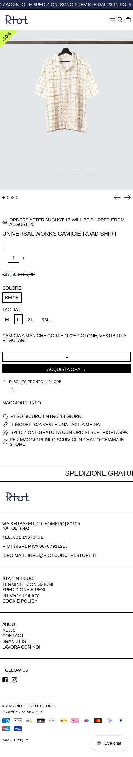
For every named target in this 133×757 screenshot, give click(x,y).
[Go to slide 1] (3, 197)
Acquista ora (63, 369)
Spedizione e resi (23, 589)
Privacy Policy (20, 595)
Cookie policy (19, 601)
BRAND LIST (15, 641)
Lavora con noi (21, 647)
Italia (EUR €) (13, 740)
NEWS (8, 630)
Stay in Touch (19, 578)
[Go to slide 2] (8, 197)
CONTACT (13, 635)
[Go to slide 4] (17, 197)
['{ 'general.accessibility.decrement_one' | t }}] (4, 258)
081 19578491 (28, 537)
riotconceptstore (34, 706)
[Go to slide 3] (12, 197)
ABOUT (10, 624)
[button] (120, 20)
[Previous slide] (117, 197)
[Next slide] (127, 197)
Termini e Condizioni (27, 584)
